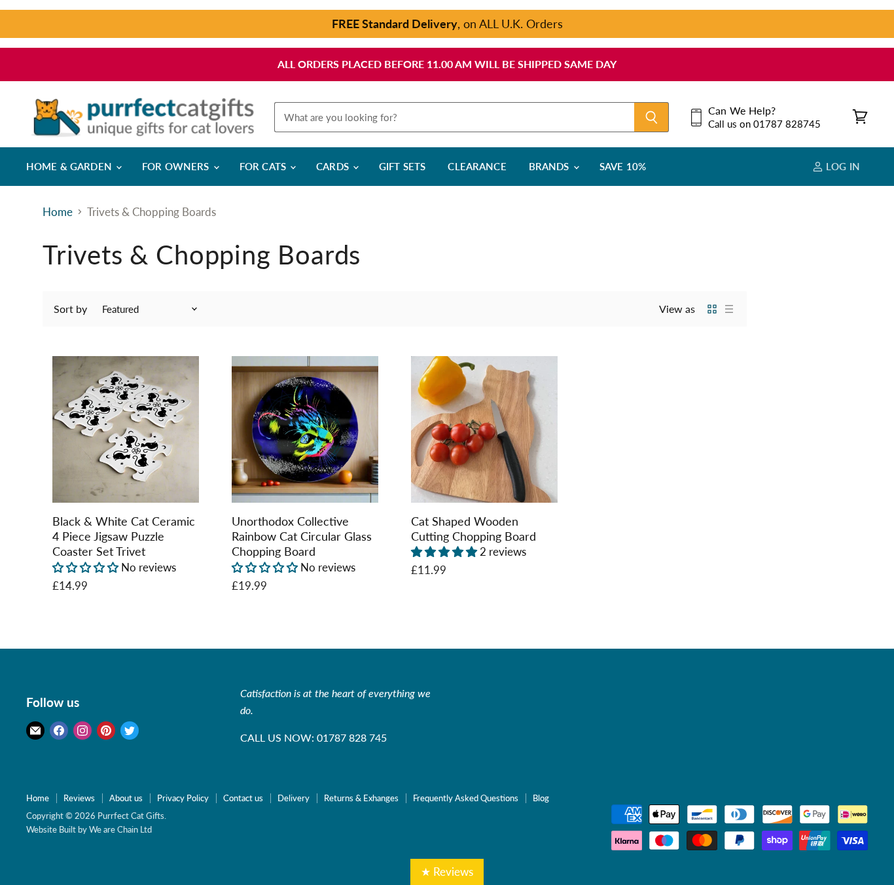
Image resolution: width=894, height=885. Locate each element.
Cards (333, 166)
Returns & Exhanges (361, 798)
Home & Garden (70, 166)
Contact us (243, 798)
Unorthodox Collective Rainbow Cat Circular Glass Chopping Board (302, 536)
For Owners (177, 166)
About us (126, 798)
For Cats (264, 166)
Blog (541, 798)
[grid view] (712, 309)
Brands (550, 166)
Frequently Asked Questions (465, 798)
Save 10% (622, 166)
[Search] (651, 117)
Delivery (293, 798)
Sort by (70, 309)
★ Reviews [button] (447, 871)
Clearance (477, 166)
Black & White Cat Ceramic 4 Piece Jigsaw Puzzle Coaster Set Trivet (123, 536)
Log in (841, 166)
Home (58, 212)
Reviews (79, 798)
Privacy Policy (183, 798)
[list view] (729, 309)
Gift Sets (402, 166)
